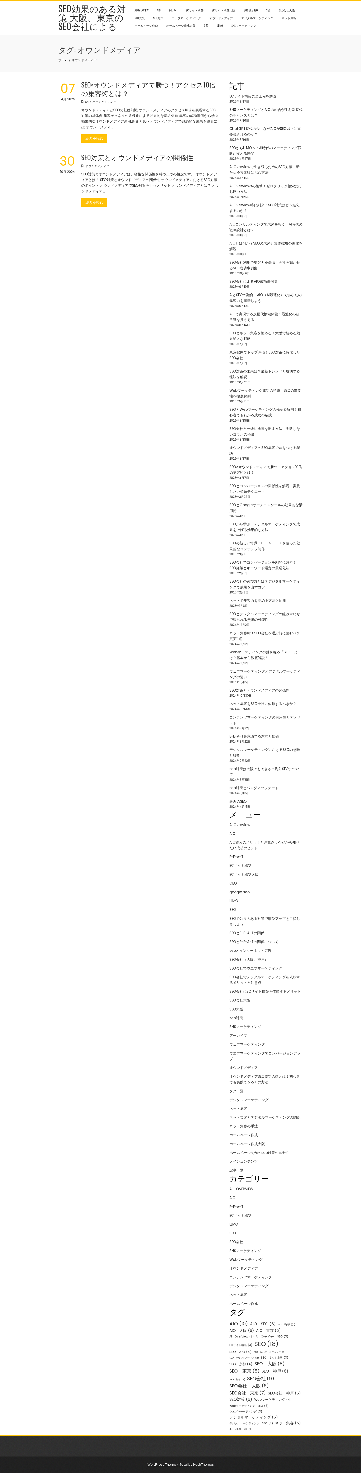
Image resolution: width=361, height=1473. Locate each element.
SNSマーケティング (243, 25)
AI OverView (241, 1337)
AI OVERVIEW (241, 1189)
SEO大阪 (140, 18)
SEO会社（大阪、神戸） (248, 959)
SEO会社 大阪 (249, 1386)
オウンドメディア (221, 18)
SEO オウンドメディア (244, 1357)
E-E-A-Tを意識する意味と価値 (254, 736)
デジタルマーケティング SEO (251, 1423)
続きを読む (94, 138)
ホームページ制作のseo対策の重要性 (259, 1152)
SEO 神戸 (275, 1371)
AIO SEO (263, 1324)
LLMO (220, 25)
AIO (159, 10)
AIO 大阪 (241, 1330)
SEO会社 (236, 1241)
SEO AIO (240, 1351)
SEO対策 (240, 1399)
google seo (251, 10)
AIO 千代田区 (287, 1324)
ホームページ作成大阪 (181, 25)
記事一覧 (236, 1170)
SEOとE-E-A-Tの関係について (253, 941)
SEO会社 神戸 (284, 1393)
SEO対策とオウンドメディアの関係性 (137, 157)
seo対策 (158, 18)
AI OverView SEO (272, 1337)
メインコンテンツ (243, 1161)
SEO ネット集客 (274, 1358)
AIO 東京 (268, 1330)
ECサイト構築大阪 (223, 10)
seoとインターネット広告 (250, 950)
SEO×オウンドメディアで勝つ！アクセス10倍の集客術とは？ (148, 89)
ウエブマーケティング (245, 1411)
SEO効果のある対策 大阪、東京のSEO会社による (92, 17)
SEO (268, 10)
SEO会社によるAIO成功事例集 (253, 281)
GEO (206, 25)
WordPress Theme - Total (167, 1464)
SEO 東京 (244, 1371)
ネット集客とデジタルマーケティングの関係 (264, 1117)
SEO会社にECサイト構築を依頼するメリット (265, 991)
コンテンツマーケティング (250, 1277)
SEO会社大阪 (287, 10)
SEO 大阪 (269, 1363)
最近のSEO (238, 801)
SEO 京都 (240, 1364)
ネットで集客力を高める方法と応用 (257, 600)
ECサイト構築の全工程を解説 (252, 96)
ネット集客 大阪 (240, 1429)
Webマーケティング (245, 1259)
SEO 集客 (237, 1379)
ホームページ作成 (146, 25)
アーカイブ (238, 1035)
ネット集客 (289, 18)
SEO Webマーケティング (270, 1352)
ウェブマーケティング (186, 18)
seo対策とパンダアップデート (253, 787)
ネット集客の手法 (243, 1126)
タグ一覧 (236, 1091)
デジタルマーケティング (257, 18)
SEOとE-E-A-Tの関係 (246, 933)
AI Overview (142, 10)
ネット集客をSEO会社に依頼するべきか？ (262, 703)
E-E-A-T (173, 10)
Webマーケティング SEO (248, 1406)
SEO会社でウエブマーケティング (255, 968)
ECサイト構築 (194, 10)
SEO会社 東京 (247, 1393)
